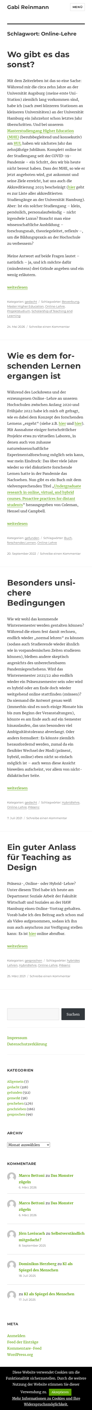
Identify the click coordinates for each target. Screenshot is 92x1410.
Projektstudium (18, 311)
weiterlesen (17, 287)
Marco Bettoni (32, 1175)
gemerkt (13, 1098)
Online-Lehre (55, 306)
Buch (68, 538)
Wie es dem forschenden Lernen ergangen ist (44, 366)
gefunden (32, 538)
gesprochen (33, 960)
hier (71, 187)
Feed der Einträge (22, 1342)
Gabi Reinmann (28, 7)
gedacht (31, 301)
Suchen (73, 1014)
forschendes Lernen (21, 542)
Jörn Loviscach (32, 1233)
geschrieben (16, 1109)
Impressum (17, 1038)
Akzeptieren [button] (60, 1392)
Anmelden (16, 1336)
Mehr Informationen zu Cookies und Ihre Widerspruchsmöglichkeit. (46, 1401)
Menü (77, 7)
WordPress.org (20, 1354)
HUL (17, 143)
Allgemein (15, 1082)
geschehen (15, 1103)
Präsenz (34, 807)
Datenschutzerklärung (27, 1044)
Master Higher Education (25, 306)
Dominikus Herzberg (37, 1264)
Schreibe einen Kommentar (49, 326)
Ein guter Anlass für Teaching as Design (41, 857)
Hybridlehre (70, 802)
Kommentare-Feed (24, 1348)
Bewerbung (70, 301)
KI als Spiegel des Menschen (49, 1294)
